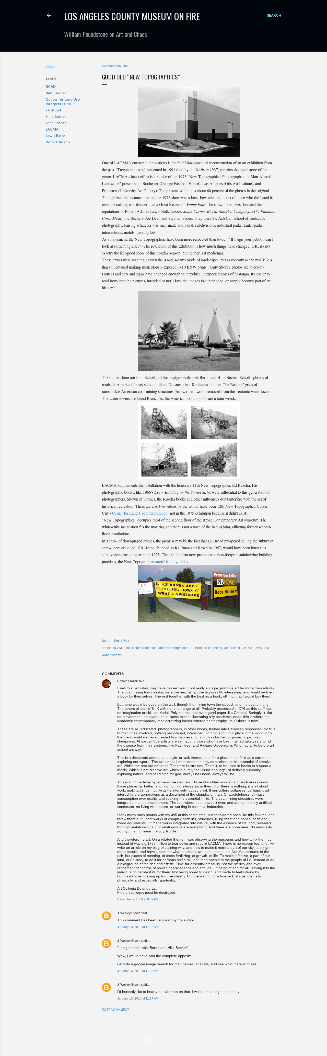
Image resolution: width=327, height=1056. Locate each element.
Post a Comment (115, 1010)
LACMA (52, 129)
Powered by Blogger (167, 1040)
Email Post (121, 641)
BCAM (51, 86)
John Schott (56, 123)
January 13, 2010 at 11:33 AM (137, 971)
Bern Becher (56, 93)
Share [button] (50, 66)
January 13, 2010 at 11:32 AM (137, 927)
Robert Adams (58, 142)
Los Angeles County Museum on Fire (132, 16)
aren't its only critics (172, 561)
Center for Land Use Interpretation (63, 101)
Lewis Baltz (55, 135)
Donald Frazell (127, 681)
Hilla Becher (56, 116)
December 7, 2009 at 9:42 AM (137, 899)
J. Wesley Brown (128, 913)
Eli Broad (53, 110)
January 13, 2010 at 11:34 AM (137, 998)
